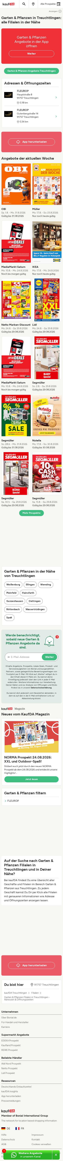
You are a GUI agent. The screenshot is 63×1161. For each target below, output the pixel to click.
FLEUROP (13, 800)
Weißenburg (13, 584)
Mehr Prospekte (31, 513)
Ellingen (30, 584)
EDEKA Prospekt (10, 1040)
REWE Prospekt (9, 1050)
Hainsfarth (28, 592)
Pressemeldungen (10, 1100)
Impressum (38, 1134)
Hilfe (3, 1134)
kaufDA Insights (9, 1091)
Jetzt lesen (31, 779)
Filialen (35, 993)
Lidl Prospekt (8, 1073)
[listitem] (16, 190)
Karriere (5, 1027)
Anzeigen (53, 11)
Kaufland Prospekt (10, 1045)
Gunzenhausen (14, 601)
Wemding (45, 584)
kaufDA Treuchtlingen (15, 993)
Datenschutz (8, 1139)
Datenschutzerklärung (41, 687)
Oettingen (34, 601)
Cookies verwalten (41, 1144)
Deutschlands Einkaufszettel (16, 1086)
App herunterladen (11, 1096)
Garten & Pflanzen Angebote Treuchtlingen (31, 70)
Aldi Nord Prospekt (11, 1063)
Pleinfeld (11, 592)
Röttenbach (13, 609)
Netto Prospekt (9, 1068)
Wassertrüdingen (35, 609)
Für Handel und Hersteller (15, 1022)
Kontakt (36, 1139)
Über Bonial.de (9, 1017)
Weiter (31, 53)
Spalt (9, 617)
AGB (3, 1144)
